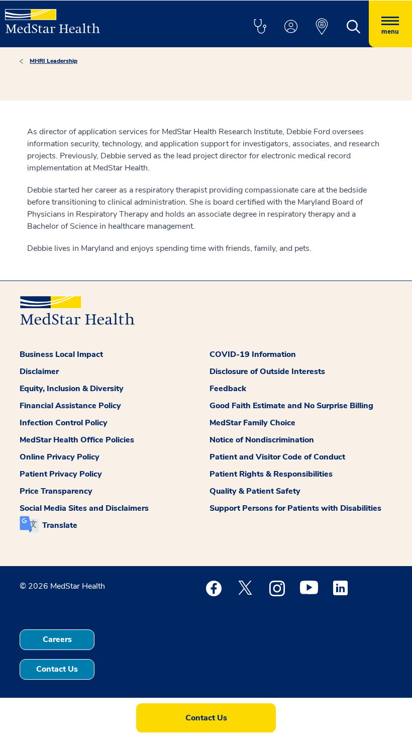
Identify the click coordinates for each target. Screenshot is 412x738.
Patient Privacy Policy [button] (61, 474)
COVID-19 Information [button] (253, 354)
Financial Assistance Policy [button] (70, 405)
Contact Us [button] (57, 669)
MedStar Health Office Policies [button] (77, 439)
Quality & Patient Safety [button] (255, 491)
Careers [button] (57, 639)
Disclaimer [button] (39, 371)
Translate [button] (59, 525)
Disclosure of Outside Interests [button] (267, 371)
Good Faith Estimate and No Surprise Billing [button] (291, 405)
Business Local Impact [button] (61, 354)
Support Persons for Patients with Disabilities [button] (295, 508)
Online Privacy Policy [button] (59, 457)
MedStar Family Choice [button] (252, 422)
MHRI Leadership (53, 61)
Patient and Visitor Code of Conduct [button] (277, 457)
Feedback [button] (228, 388)
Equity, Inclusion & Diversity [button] (72, 388)
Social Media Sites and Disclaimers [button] (84, 508)
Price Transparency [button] (56, 491)
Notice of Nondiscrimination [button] (262, 439)
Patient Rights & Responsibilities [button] (271, 474)
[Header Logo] (52, 17)
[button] (259, 27)
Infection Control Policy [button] (64, 422)
